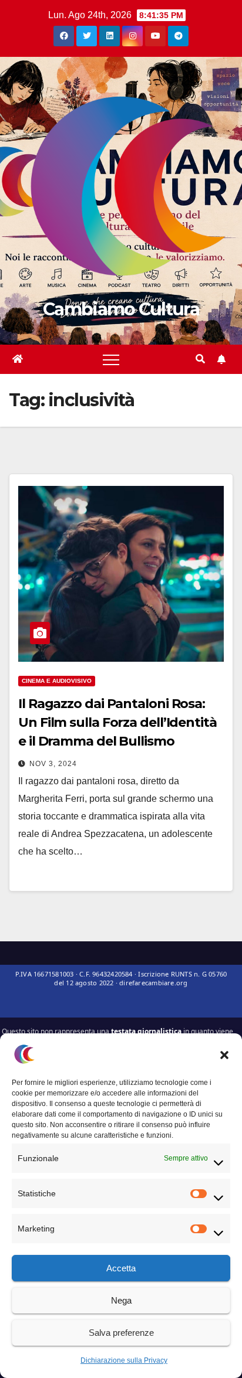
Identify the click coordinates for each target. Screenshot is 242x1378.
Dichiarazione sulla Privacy (123, 1360)
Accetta (121, 1268)
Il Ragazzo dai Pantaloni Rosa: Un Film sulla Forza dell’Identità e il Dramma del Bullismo (117, 722)
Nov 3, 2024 (53, 764)
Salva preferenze (121, 1333)
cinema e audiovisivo (57, 681)
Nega (121, 1300)
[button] (224, 1054)
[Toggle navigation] (111, 359)
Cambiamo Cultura (121, 309)
